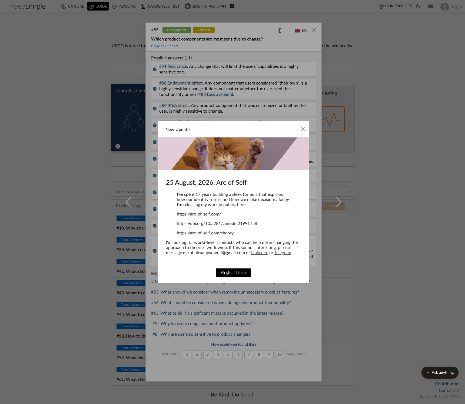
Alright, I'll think (234, 273)
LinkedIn (259, 253)
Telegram (282, 253)
